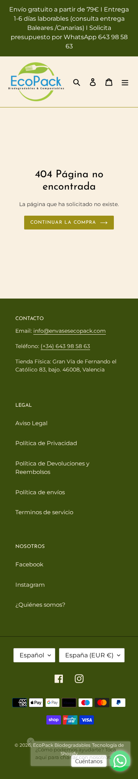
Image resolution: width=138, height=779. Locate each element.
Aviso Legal (31, 423)
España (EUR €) (89, 655)
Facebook (29, 564)
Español (32, 655)
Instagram (30, 584)
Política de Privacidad (46, 443)
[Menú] (125, 82)
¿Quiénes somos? (40, 604)
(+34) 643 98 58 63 (65, 346)
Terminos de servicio (44, 512)
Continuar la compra (63, 222)
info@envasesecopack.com (69, 330)
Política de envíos (40, 492)
